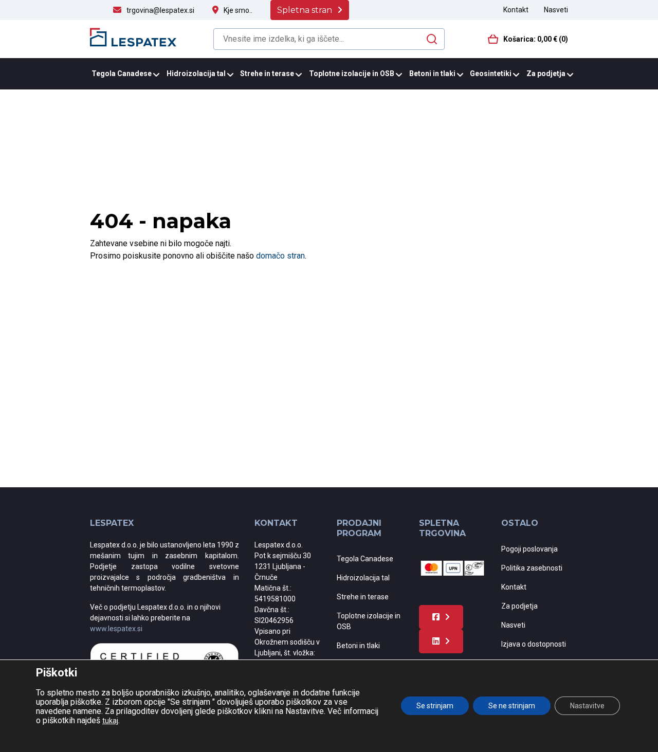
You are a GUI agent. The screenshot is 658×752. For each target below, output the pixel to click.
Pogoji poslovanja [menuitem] (529, 549)
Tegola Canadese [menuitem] (122, 73)
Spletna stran (304, 10)
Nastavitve (587, 706)
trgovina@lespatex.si (160, 10)
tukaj (110, 721)
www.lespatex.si (116, 629)
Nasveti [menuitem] (556, 10)
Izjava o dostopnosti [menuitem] (533, 644)
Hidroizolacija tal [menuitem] (196, 73)
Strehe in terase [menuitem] (267, 73)
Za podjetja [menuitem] (545, 73)
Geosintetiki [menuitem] (490, 73)
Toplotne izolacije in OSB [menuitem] (351, 73)
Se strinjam (434, 706)
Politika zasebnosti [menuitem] (531, 568)
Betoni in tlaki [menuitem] (432, 73)
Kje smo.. (238, 10)
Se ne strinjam (511, 706)
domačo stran (280, 256)
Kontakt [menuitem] (515, 10)
